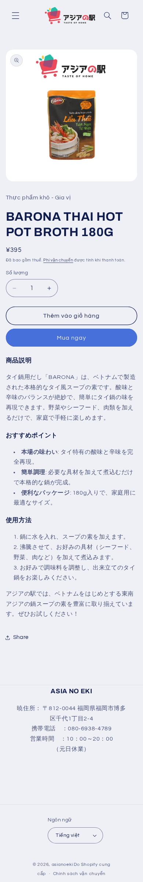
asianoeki (62, 865)
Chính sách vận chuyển (79, 874)
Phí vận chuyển (58, 260)
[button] (15, 15)
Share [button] (21, 637)
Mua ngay (71, 338)
